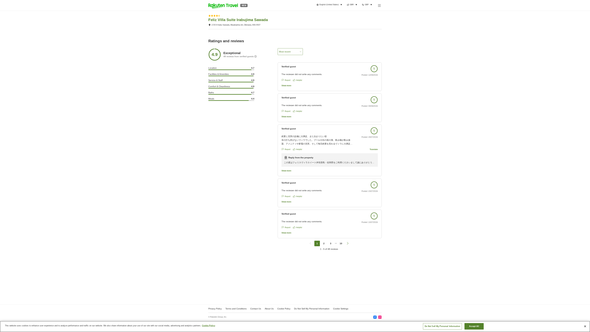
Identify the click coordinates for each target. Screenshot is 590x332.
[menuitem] (330, 5)
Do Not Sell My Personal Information (442, 326)
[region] (295, 326)
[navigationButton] (310, 243)
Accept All (474, 326)
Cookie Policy (208, 325)
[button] (223, 5)
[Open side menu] (379, 5)
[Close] (585, 326)
